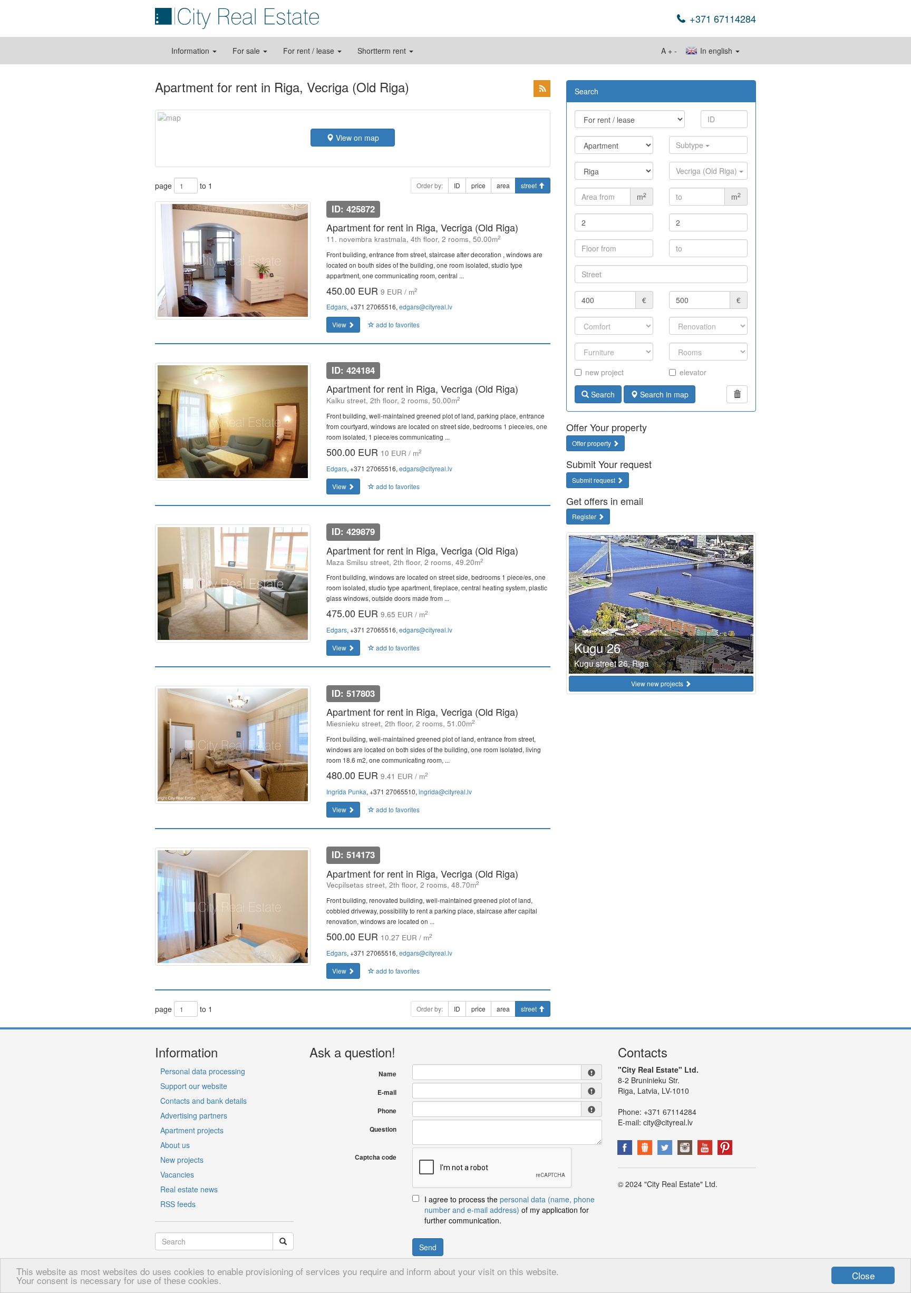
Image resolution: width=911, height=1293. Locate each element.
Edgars (336, 306)
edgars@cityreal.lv (425, 306)
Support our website (193, 1086)
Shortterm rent (382, 50)
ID (457, 185)
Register (585, 516)
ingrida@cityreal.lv (445, 791)
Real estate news (189, 1189)
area (503, 185)
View (340, 324)
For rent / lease (309, 50)
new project (604, 372)
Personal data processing (202, 1071)
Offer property (592, 443)
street (529, 185)
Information (191, 50)
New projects (181, 1159)
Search (602, 394)
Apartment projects (192, 1130)
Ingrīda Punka (346, 791)
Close (863, 1275)
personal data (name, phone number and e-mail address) (509, 1204)
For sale (247, 50)
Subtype (690, 145)
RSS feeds (178, 1204)
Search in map (663, 394)
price (478, 185)
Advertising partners (193, 1115)
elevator (693, 372)
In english (716, 50)
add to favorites (397, 324)
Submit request (594, 479)
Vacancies (177, 1174)
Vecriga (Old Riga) (707, 171)
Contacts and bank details (203, 1100)
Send (428, 1247)
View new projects (658, 683)
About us (175, 1145)
